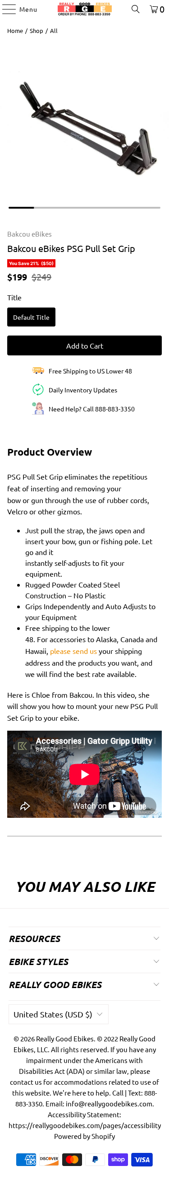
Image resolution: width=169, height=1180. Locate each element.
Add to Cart (84, 345)
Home (15, 30)
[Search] (135, 9)
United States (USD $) (53, 1014)
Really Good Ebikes (65, 1038)
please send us (73, 650)
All (54, 30)
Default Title (31, 317)
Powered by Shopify (84, 1136)
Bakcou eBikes (29, 233)
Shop (36, 30)
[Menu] (4, 9)
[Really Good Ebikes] (84, 9)
